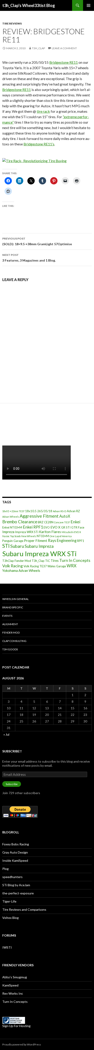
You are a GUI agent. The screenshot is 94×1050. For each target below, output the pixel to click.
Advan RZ (73, 511)
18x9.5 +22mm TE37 (13, 511)
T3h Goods (10, 649)
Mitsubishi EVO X (71, 532)
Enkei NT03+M (12, 527)
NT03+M (43, 536)
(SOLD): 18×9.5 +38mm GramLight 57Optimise (37, 241)
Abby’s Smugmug (14, 977)
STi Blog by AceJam (16, 885)
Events (7, 615)
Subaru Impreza (39, 546)
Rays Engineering (62, 540)
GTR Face (77, 527)
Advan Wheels (10, 516)
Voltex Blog (10, 918)
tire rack (43, 111)
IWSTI (7, 947)
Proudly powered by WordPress (21, 1044)
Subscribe (12, 784)
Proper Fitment (35, 540)
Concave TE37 (62, 522)
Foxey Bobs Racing (15, 844)
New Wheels (28, 536)
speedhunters (12, 877)
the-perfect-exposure (18, 893)
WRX (71, 565)
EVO (47, 527)
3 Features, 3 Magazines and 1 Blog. (29, 257)
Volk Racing (12, 565)
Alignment (10, 624)
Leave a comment (64, 48)
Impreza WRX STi (26, 532)
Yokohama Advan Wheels (21, 570)
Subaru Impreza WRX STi (39, 554)
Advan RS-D (59, 511)
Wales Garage (56, 566)
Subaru (17, 546)
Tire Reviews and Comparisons (24, 909)
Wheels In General (15, 599)
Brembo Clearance (19, 521)
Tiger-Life (9, 901)
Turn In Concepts (74, 560)
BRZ (40, 522)
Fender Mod (11, 632)
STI (6, 546)
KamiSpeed (10, 985)
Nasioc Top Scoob (11, 536)
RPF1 (80, 541)
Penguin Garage (12, 541)
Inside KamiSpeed (15, 860)
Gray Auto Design (15, 852)
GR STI (65, 527)
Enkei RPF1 (33, 526)
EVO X (55, 527)
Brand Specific (12, 607)
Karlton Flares (50, 532)
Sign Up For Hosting (16, 1026)
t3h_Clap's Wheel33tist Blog (28, 5)
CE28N (48, 522)
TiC (47, 561)
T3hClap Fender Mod (16, 561)
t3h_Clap (38, 48)
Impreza (8, 532)
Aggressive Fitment (39, 516)
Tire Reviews (12, 23)
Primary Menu (88, 5)
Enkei (75, 521)
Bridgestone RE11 (63, 62)
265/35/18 (44, 511)
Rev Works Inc (12, 993)
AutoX (64, 516)
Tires (55, 560)
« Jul (6, 734)
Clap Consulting (14, 641)
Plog (5, 869)
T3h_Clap (38, 561)
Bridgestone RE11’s (39, 144)
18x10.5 (31, 511)
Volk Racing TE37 (35, 566)
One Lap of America (61, 536)
